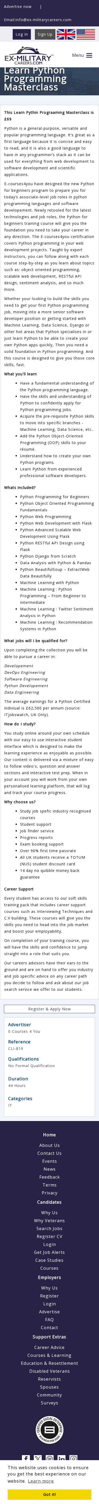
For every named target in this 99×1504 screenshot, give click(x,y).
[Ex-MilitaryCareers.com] (29, 55)
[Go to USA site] (86, 33)
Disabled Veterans (49, 1371)
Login (49, 1244)
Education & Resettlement (49, 1363)
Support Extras (49, 1337)
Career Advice (49, 1347)
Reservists (49, 1379)
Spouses (49, 1387)
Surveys (49, 1403)
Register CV (50, 1236)
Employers (49, 1277)
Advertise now (18, 6)
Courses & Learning (49, 1355)
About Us (49, 1145)
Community (49, 1395)
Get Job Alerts (49, 1252)
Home (49, 1135)
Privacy (50, 1193)
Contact (49, 1327)
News (50, 1169)
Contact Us (49, 1153)
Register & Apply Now (49, 1008)
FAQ (49, 1320)
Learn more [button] (41, 1481)
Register (49, 1296)
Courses (49, 1268)
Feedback (49, 1177)
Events (49, 1161)
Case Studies (49, 1260)
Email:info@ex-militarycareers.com (38, 19)
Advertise (49, 1312)
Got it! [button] (49, 1494)
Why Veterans (49, 1220)
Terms (50, 1185)
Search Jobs (49, 1228)
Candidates (49, 1202)
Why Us (49, 1213)
